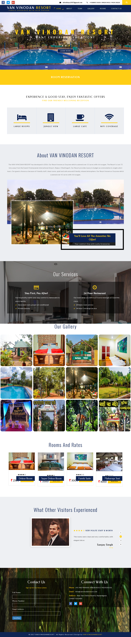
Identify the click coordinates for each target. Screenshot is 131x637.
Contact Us (116, 8)
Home (58, 8)
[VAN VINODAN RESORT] (16, 350)
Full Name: (16, 592)
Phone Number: (18, 601)
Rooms (103, 8)
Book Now (56, 481)
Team (80, 8)
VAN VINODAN (29, 8)
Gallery (91, 8)
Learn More (65, 51)
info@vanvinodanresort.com (86, 591)
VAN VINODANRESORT (92, 634)
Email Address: (18, 609)
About (69, 8)
